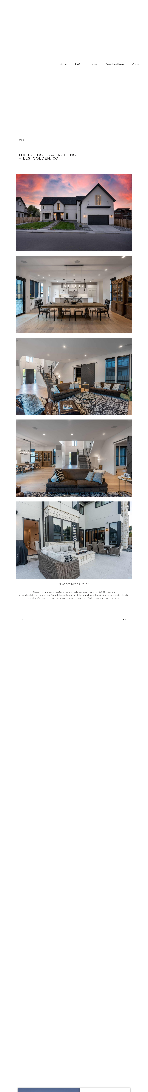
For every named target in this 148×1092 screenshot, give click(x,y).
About (94, 64)
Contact (136, 64)
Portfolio (78, 64)
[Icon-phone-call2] (135, 66)
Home (63, 64)
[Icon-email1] (139, 66)
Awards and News (115, 64)
